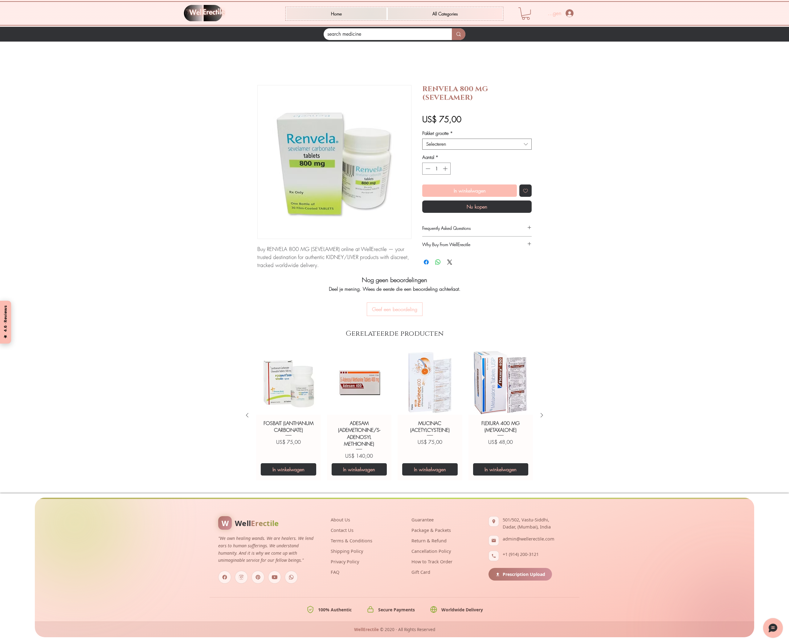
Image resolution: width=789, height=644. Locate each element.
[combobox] (477, 145)
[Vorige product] (247, 382)
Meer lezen (267, 273)
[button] (445, 13)
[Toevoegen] (525, 191)
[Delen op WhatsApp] (438, 263)
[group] (394, 382)
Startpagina (269, 63)
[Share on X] (449, 263)
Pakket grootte (437, 134)
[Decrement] (427, 169)
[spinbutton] (436, 169)
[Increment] (446, 169)
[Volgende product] (542, 382)
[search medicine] (458, 34)
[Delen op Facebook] (426, 263)
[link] (525, 13)
